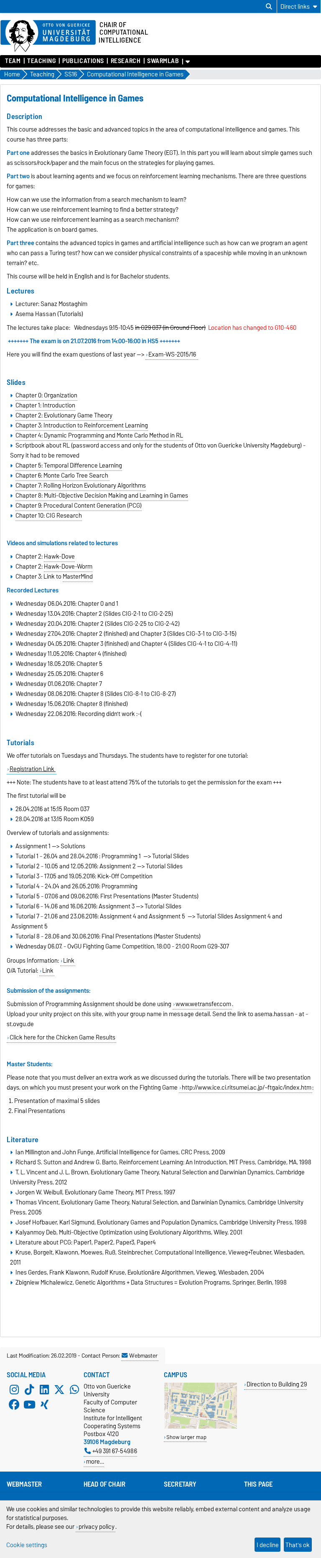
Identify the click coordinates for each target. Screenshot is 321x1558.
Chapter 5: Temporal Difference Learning (68, 465)
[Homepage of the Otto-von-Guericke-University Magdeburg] (48, 36)
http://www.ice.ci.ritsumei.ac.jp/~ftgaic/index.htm (246, 1088)
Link (68, 961)
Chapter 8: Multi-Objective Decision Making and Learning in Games (101, 496)
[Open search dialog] (268, 7)
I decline (268, 1545)
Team (12, 61)
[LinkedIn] (44, 1389)
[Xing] (44, 1404)
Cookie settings (26, 1545)
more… (95, 1461)
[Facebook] (14, 1404)
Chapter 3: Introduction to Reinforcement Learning (81, 425)
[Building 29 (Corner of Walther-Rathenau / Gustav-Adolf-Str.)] (200, 1426)
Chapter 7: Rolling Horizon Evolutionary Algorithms (80, 486)
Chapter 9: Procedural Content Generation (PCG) (78, 506)
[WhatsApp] (74, 1389)
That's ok (297, 1545)
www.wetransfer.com (203, 1004)
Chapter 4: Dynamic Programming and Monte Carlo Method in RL (99, 435)
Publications (83, 61)
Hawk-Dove (59, 556)
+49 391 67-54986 (114, 1451)
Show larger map (186, 1437)
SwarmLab (163, 61)
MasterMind (78, 577)
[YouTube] (29, 1404)
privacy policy (97, 1526)
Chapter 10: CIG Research (48, 516)
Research (125, 61)
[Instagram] (14, 1389)
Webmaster (143, 1356)
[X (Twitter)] (59, 1389)
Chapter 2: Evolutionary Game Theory (63, 415)
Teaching (41, 61)
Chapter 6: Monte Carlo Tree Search (62, 475)
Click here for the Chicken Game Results (62, 1037)
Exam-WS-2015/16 (172, 354)
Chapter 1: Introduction (45, 405)
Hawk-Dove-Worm (68, 566)
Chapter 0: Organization (46, 395)
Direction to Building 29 (277, 1384)
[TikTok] (29, 1389)
